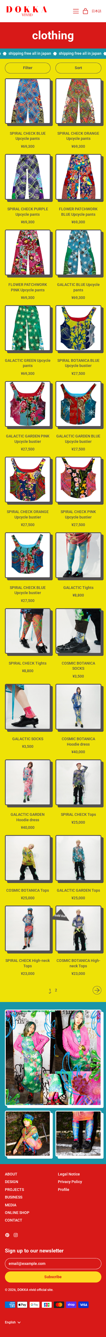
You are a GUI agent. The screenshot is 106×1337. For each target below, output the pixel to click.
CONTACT (13, 1220)
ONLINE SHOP (17, 1212)
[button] (28, 68)
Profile (63, 1189)
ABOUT (11, 1174)
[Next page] (97, 990)
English (10, 1322)
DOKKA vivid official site (34, 1290)
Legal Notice (69, 1174)
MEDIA (10, 1205)
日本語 (96, 11)
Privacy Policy (70, 1182)
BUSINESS (13, 1197)
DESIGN (11, 1182)
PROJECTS (14, 1189)
